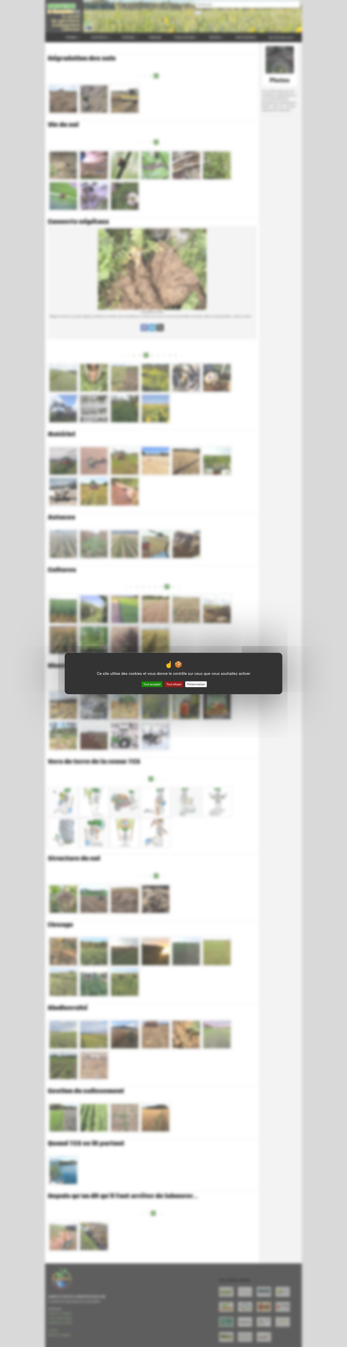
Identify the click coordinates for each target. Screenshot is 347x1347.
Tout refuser (173, 684)
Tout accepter (152, 684)
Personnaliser (196, 684)
